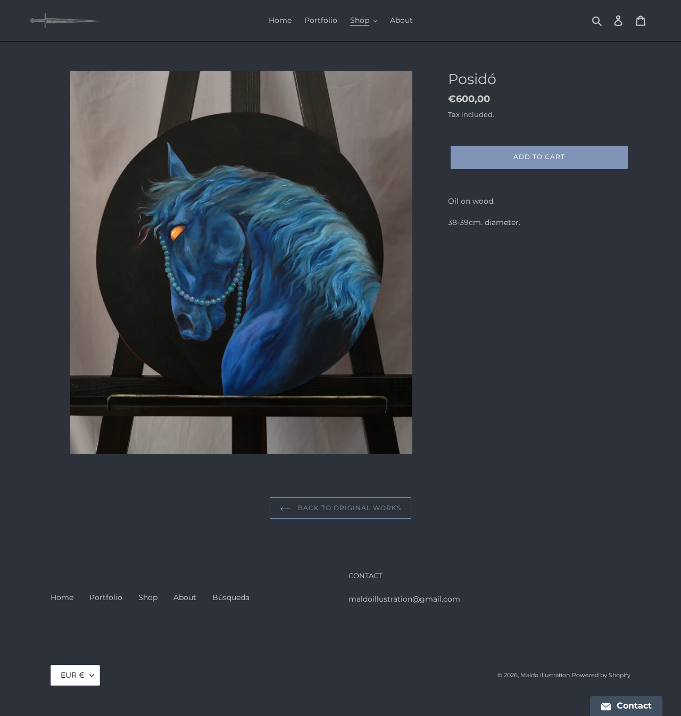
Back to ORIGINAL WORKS (348, 508)
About (184, 597)
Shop (147, 597)
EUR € (73, 675)
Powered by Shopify (601, 675)
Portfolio (105, 597)
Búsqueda (231, 597)
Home (62, 597)
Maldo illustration (545, 675)
